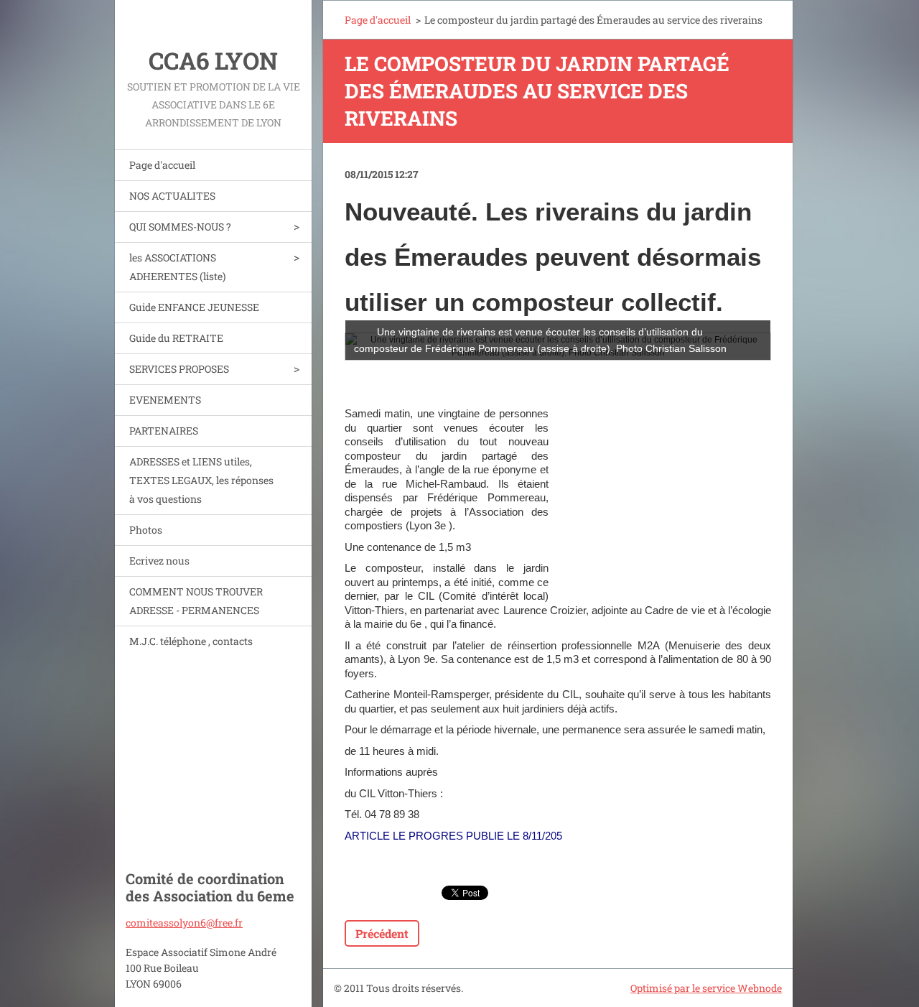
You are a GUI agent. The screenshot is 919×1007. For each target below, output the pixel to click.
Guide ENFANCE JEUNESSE (194, 307)
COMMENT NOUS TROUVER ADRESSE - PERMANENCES (196, 601)
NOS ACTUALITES (172, 196)
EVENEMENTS (165, 400)
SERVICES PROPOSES (179, 369)
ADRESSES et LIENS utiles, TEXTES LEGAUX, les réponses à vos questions (201, 480)
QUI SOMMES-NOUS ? (180, 226)
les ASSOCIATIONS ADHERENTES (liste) (177, 267)
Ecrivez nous (159, 560)
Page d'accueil (162, 165)
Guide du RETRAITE (176, 338)
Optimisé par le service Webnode (706, 988)
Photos (145, 530)
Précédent (382, 933)
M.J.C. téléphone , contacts (191, 641)
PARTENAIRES (163, 430)
